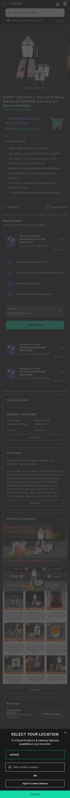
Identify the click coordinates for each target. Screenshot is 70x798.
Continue (35, 794)
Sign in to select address (35, 783)
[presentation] (35, 754)
